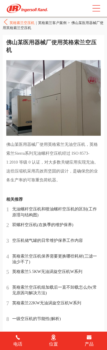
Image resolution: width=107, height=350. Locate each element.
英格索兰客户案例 (52, 23)
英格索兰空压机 (28, 8)
